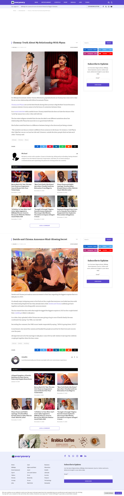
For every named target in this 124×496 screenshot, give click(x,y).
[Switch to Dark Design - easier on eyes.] (112, 2)
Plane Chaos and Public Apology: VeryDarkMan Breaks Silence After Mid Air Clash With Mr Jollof (67, 187)
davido (20, 343)
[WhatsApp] (5, 117)
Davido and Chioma (55, 304)
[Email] (5, 121)
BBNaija (73, 2)
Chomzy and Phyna (17, 104)
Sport (65, 2)
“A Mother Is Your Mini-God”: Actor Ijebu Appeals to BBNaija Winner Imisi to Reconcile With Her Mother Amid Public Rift (21, 213)
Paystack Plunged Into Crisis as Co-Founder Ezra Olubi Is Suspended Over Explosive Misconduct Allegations (67, 212)
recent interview (19, 111)
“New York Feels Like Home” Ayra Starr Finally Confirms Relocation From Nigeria (44, 186)
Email (98, 78)
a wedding (17, 313)
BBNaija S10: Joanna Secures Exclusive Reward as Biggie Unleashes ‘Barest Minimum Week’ (40, 6)
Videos (87, 2)
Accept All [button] (118, 493)
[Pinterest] (5, 110)
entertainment (74, 47)
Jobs (80, 2)
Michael (15, 47)
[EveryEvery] (18, 2)
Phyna (26, 140)
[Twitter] (5, 106)
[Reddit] (5, 113)
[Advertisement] (62, 26)
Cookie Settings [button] (109, 493)
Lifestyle (57, 2)
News (36, 2)
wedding (26, 343)
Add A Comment (44, 225)
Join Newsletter (93, 6)
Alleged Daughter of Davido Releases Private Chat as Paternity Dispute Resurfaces (21, 377)
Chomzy (20, 140)
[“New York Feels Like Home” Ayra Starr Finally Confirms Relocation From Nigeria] (44, 176)
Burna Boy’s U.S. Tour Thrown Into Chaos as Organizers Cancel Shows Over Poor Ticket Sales (21, 187)
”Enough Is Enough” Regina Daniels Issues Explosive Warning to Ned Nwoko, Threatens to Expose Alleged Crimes (44, 213)
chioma (14, 343)
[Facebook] (5, 102)
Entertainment (46, 2)
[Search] (109, 2)
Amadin (14, 244)
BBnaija (14, 140)
